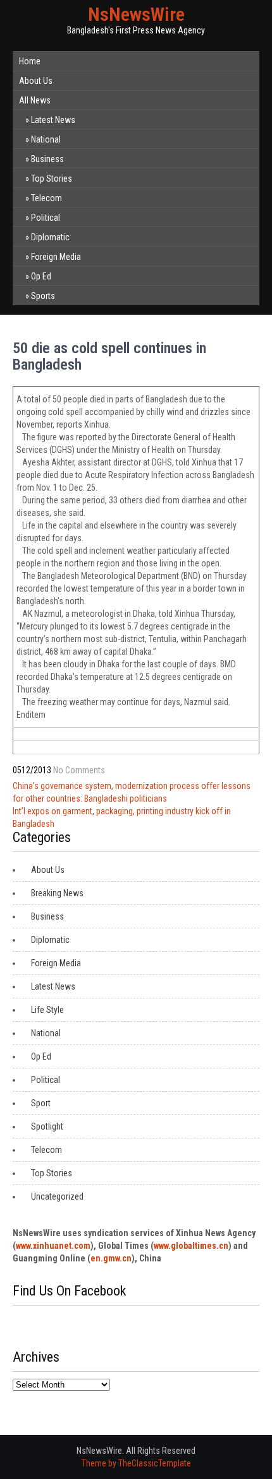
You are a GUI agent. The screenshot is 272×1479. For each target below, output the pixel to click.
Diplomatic (50, 237)
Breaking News (57, 893)
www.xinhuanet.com (53, 1246)
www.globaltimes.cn (191, 1246)
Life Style (47, 1010)
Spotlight (47, 1126)
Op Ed (41, 276)
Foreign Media (56, 257)
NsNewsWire (136, 14)
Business (47, 159)
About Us (36, 81)
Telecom (46, 198)
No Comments (79, 770)
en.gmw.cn (111, 1258)
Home (29, 61)
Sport (41, 1103)
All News (35, 100)
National (46, 139)
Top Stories (51, 178)
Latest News (53, 120)
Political (45, 218)
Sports (43, 296)
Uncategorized (57, 1196)
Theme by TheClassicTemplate (136, 1463)
